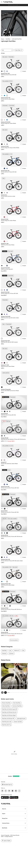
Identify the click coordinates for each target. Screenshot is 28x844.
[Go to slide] (11, 692)
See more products (14, 640)
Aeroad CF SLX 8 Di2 (5, 292)
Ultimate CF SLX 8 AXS (5, 316)
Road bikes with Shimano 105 (8, 718)
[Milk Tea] (4, 144)
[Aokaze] (2, 71)
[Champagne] (2, 95)
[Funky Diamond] (2, 630)
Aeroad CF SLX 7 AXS (5, 73)
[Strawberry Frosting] (7, 144)
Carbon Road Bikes (6, 706)
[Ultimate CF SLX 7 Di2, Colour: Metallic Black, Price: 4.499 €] (14, 548)
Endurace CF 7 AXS (5, 365)
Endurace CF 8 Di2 (5, 146)
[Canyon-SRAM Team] (7, 411)
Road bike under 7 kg (6, 724)
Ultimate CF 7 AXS (4, 243)
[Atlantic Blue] (4, 95)
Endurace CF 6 (4, 195)
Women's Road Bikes (6, 702)
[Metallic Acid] (7, 71)
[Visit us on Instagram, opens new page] (5, 790)
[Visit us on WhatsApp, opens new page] (19, 790)
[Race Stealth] (4, 630)
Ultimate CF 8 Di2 (4, 219)
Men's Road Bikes (16, 702)
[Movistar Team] (10, 411)
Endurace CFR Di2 (4, 608)
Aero (10, 650)
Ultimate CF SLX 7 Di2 (5, 559)
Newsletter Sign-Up (7, 784)
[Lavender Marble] (7, 217)
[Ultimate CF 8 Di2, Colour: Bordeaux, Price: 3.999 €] (14, 208)
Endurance (4, 653)
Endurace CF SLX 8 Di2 (5, 122)
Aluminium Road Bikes (17, 706)
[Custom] (2, 411)
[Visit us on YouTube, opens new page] (9, 790)
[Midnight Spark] (2, 533)
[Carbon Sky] (4, 436)
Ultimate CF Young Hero (6, 389)
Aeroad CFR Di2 (4, 510)
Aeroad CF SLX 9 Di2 (5, 486)
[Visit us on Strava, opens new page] (12, 790)
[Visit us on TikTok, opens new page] (16, 790)
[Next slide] (5, 692)
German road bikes (18, 721)
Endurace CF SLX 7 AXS (5, 583)
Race (23, 650)
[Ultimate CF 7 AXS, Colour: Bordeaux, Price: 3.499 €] (14, 232)
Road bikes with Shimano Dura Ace (9, 712)
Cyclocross (11, 653)
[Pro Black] (4, 606)
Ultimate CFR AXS (4, 438)
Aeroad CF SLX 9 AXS (5, 340)
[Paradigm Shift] (7, 508)
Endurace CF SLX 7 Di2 (5, 97)
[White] (2, 217)
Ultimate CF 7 (4, 462)
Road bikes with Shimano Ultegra (9, 715)
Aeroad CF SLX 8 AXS (5, 267)
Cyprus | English (6, 840)
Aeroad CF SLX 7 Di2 (5, 170)
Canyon (2, 39)
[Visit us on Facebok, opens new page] (2, 790)
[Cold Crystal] (9, 630)
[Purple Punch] (7, 314)
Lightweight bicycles (21, 718)
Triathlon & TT (17, 650)
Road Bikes (8, 39)
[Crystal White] (2, 168)
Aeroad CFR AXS (4, 413)
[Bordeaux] (2, 460)
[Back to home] (8, 2)
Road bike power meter (7, 721)
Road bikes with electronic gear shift (9, 709)
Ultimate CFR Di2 (4, 535)
